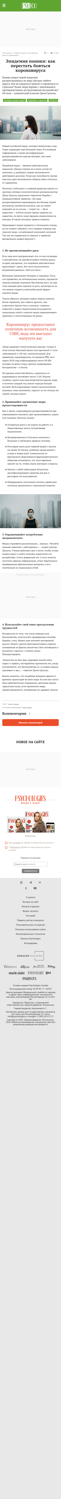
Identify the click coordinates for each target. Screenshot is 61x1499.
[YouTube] (35, 888)
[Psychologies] (29, 6)
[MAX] (21, 882)
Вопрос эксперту (30, 911)
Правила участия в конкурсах (30, 920)
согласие (16, 842)
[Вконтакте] (40, 882)
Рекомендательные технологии (30, 934)
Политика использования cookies (30, 929)
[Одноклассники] (26, 888)
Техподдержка (30, 943)
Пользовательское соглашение (30, 924)
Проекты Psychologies (30, 938)
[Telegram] (30, 882)
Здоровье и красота (37, 100)
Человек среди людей (14, 100)
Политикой (15, 847)
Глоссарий (30, 915)
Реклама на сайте (31, 902)
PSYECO (53, 100)
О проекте (30, 897)
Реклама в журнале (30, 906)
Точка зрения (7, 53)
